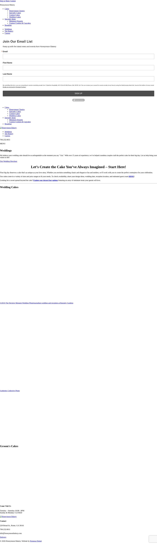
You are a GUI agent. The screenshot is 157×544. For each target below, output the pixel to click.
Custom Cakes (14, 15)
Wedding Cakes (15, 17)
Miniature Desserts (16, 21)
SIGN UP (78, 93)
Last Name (7, 74)
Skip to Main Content (8, 1)
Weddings (8, 29)
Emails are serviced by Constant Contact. (14, 87)
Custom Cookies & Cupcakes (20, 23)
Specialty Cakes (15, 13)
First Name (7, 63)
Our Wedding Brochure (8, 161)
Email (5, 51)
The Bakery (9, 31)
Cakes (7, 9)
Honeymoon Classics (17, 11)
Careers (7, 33)
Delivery (3, 537)
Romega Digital (36, 541)
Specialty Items (10, 19)
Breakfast (8, 25)
